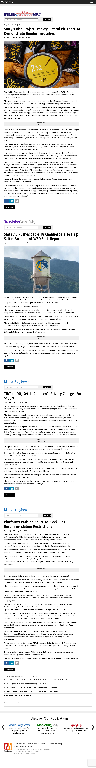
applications (47, 103)
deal (9, 415)
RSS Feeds (50, 744)
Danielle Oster (11, 38)
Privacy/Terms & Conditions (23, 746)
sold (29, 468)
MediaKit (30, 744)
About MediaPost (19, 744)
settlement (9, 429)
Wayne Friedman (12, 243)
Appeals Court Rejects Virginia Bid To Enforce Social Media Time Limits (31, 691)
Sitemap (58, 744)
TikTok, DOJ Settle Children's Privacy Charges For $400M (25, 684)
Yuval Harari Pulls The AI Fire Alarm (17, 695)
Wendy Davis (11, 402)
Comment (9, 207)
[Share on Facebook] (6, 201)
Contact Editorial (39, 744)
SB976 (18, 552)
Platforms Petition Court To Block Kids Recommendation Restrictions (30, 688)
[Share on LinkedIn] (11, 201)
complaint (23, 426)
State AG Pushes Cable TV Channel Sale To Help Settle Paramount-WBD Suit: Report (35, 680)
